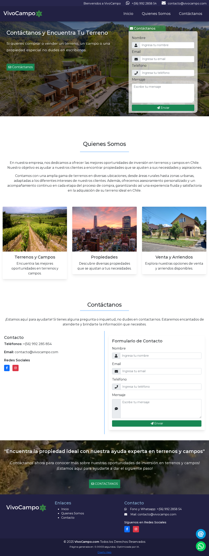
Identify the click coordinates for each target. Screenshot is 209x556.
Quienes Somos (156, 13)
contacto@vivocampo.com (187, 3)
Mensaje (138, 79)
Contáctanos (190, 13)
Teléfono (139, 66)
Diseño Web (104, 552)
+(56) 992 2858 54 (144, 3)
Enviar (164, 108)
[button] (20, 67)
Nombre (139, 38)
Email (136, 52)
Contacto (67, 517)
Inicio (128, 13)
